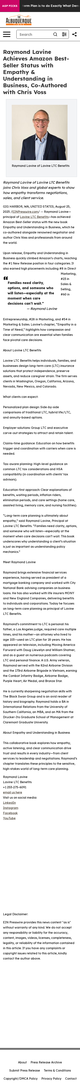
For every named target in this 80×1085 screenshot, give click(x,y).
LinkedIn (9, 803)
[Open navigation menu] (6, 34)
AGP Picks (9, 6)
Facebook (10, 813)
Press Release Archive (46, 1062)
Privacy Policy (51, 1078)
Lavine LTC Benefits (34, 217)
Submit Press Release (24, 1070)
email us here (12, 792)
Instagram (10, 808)
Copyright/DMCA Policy (21, 1078)
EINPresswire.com (25, 211)
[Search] (55, 34)
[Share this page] (74, 34)
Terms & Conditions (57, 1070)
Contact (71, 1078)
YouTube (9, 818)
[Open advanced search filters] (64, 34)
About (22, 1062)
